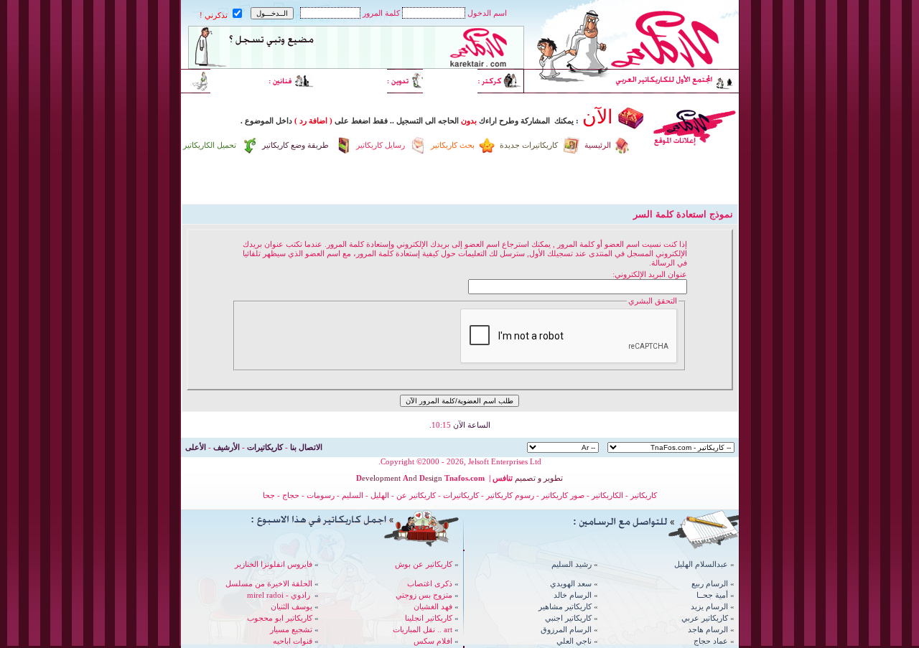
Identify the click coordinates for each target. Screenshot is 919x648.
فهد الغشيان (433, 606)
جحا (269, 495)
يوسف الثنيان (291, 606)
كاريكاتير (643, 495)
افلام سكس (433, 641)
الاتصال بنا (306, 447)
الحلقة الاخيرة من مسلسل (268, 583)
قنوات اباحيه (292, 641)
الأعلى (195, 447)
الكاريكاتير (607, 495)
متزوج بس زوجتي (424, 595)
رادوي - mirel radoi (278, 595)
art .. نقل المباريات (422, 629)
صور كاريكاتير (562, 495)
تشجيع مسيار (291, 629)
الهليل (379, 495)
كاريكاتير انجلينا (428, 618)
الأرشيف (226, 447)
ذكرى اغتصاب (429, 583)
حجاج (290, 495)
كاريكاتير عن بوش (423, 564)
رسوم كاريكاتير (511, 495)
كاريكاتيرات (265, 447)
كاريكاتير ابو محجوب (279, 618)
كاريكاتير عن (416, 495)
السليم (352, 495)
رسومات (321, 495)
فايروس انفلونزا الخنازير (273, 564)
